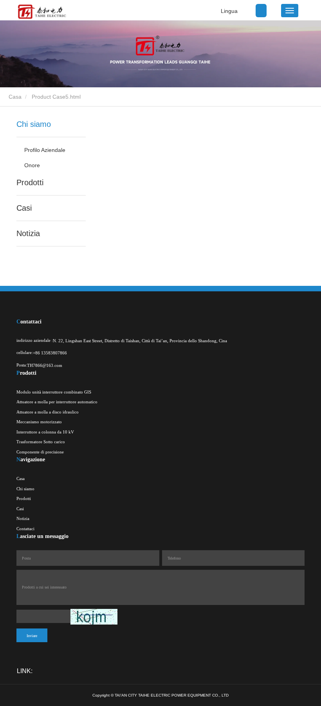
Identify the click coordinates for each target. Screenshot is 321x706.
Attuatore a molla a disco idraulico (47, 412)
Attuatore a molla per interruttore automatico (56, 401)
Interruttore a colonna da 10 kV (45, 432)
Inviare (32, 636)
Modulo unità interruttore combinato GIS (53, 392)
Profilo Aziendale (44, 150)
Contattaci (25, 528)
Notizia (28, 233)
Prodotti (29, 182)
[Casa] (42, 12)
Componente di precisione (40, 452)
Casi (24, 208)
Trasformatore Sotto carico (40, 441)
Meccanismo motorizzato (39, 421)
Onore (32, 165)
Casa (14, 97)
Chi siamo (33, 124)
